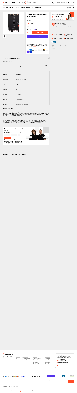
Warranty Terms (47, 363)
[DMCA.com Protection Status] (72, 377)
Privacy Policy (47, 358)
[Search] (52, 2)
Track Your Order (25, 359)
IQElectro (8, 356)
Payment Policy (47, 357)
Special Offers (35, 362)
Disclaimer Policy (48, 362)
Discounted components (37, 361)
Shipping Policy (47, 359)
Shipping (28, 26)
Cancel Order (25, 355)
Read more (34, 46)
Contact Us (18, 357)
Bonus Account (25, 357)
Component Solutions (37, 358)
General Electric (43, 17)
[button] (68, 2)
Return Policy (47, 355)
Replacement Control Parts (37, 359)
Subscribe (71, 381)
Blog (16, 358)
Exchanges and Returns (26, 358)
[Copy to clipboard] (48, 58)
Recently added (36, 363)
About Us (17, 355)
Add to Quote (38, 39)
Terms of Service (48, 361)
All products (35, 357)
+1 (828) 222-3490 (70, 7)
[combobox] (40, 2)
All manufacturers (36, 355)
